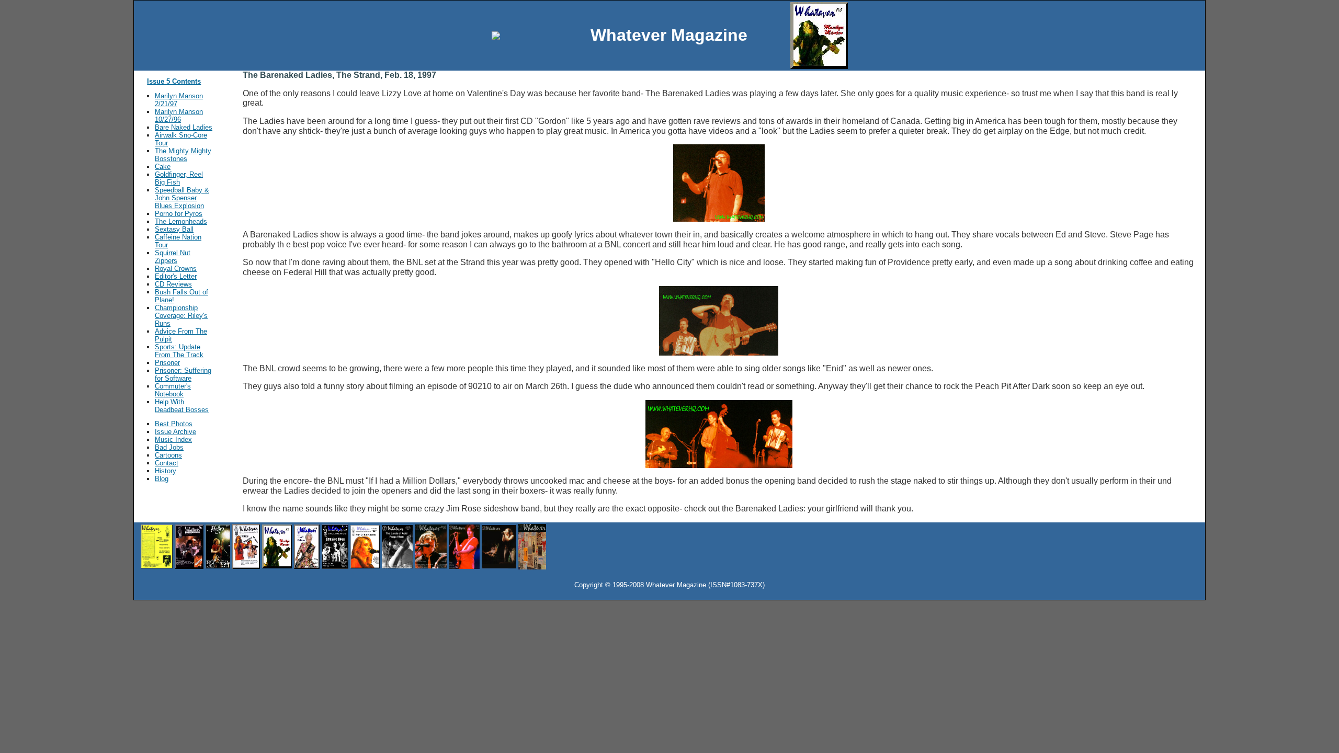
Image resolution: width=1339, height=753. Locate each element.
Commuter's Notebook (173, 390)
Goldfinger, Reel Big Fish (179, 178)
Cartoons (168, 455)
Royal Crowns (176, 268)
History (165, 471)
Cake (163, 166)
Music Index (173, 439)
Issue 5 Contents (174, 81)
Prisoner (167, 363)
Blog (161, 479)
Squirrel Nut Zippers (172, 257)
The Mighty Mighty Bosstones (183, 155)
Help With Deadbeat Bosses (182, 406)
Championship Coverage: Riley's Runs (181, 315)
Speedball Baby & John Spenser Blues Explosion (182, 198)
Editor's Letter (176, 276)
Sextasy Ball (174, 229)
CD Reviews (173, 284)
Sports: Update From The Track (179, 351)
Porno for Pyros (178, 214)
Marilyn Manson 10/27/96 (179, 115)
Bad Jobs (169, 447)
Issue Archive (175, 432)
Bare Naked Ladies (183, 127)
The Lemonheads (181, 221)
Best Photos (173, 424)
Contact (166, 463)
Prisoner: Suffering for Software (183, 374)
